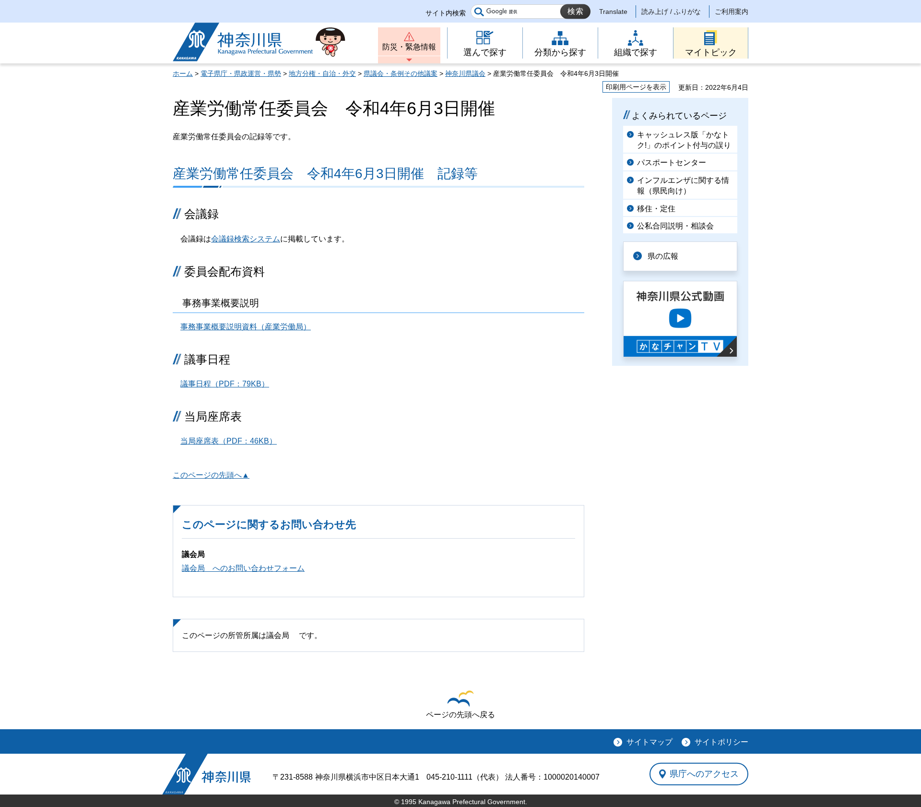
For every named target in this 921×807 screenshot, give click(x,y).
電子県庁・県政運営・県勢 (241, 73)
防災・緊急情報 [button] (409, 47)
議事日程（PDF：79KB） (224, 384)
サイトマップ (649, 742)
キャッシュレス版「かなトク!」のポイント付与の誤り (684, 140)
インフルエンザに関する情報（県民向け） (683, 185)
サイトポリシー (721, 742)
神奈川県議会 (465, 73)
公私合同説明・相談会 (675, 226)
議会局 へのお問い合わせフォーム (243, 568)
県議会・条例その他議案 (400, 73)
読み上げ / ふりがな (671, 11)
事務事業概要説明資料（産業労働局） (245, 327)
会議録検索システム (245, 239)
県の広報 (663, 256)
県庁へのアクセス (704, 774)
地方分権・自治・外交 (322, 73)
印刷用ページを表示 (636, 87)
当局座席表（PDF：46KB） (228, 441)
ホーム (183, 73)
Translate (613, 11)
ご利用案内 (731, 11)
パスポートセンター (671, 162)
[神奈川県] (206, 774)
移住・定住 (656, 209)
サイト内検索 (445, 13)
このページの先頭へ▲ (211, 475)
